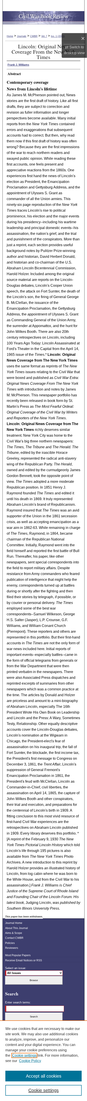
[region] (43, 1060)
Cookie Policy (30, 1061)
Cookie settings (24, 1055)
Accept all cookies (43, 1076)
